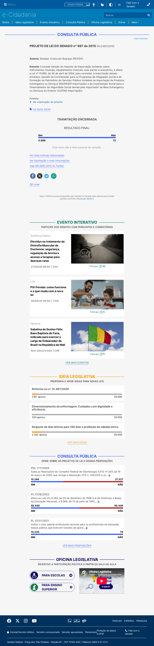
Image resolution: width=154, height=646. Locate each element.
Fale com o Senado (132, 4)
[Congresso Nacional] (76, 621)
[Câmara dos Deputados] (70, 621)
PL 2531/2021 (40, 520)
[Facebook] (10, 621)
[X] (17, 621)
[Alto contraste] (110, 4)
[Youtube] (33, 621)
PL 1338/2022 (40, 494)
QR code (34, 184)
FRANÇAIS (141, 621)
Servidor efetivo (26, 632)
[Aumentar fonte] (119, 4)
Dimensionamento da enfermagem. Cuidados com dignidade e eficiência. (72, 408)
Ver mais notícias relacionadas (47, 155)
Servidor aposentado (72, 632)
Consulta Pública (75, 22)
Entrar (122, 22)
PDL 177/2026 (40, 468)
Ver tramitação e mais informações (49, 160)
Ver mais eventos (77, 362)
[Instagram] (26, 621)
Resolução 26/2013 (85, 199)
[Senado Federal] (77, 4)
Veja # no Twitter (47, 165)
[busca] (149, 15)
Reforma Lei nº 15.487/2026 (50, 389)
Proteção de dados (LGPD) (106, 632)
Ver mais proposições (77, 545)
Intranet (14, 632)
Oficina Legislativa (101, 22)
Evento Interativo (50, 22)
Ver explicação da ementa (47, 101)
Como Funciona (141, 39)
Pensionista (91, 632)
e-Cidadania (19, 14)
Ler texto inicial (41, 109)
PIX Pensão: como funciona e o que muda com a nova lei (48, 291)
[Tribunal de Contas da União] (83, 621)
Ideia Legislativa (24, 22)
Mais (134, 22)
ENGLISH (117, 621)
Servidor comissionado (48, 632)
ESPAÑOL (129, 621)
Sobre (5, 22)
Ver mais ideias (77, 442)
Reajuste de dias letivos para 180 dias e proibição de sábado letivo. (75, 426)
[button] (102, 4)
